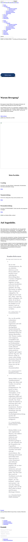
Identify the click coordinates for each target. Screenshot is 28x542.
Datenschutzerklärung (8, 540)
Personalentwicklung (7, 523)
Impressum (5, 539)
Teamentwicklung (7, 521)
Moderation (5, 524)
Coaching (5, 520)
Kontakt (2, 510)
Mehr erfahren (4, 116)
